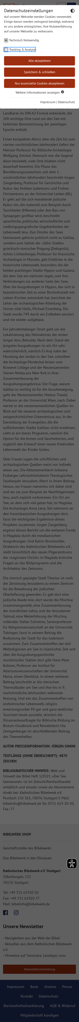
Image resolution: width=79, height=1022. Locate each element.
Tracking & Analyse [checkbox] (22, 49)
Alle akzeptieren (39, 61)
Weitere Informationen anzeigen (38, 92)
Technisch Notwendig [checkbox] (24, 40)
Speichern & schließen (39, 72)
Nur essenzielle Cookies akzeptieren (39, 83)
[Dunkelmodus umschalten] (72, 11)
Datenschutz (66, 102)
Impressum (48, 102)
